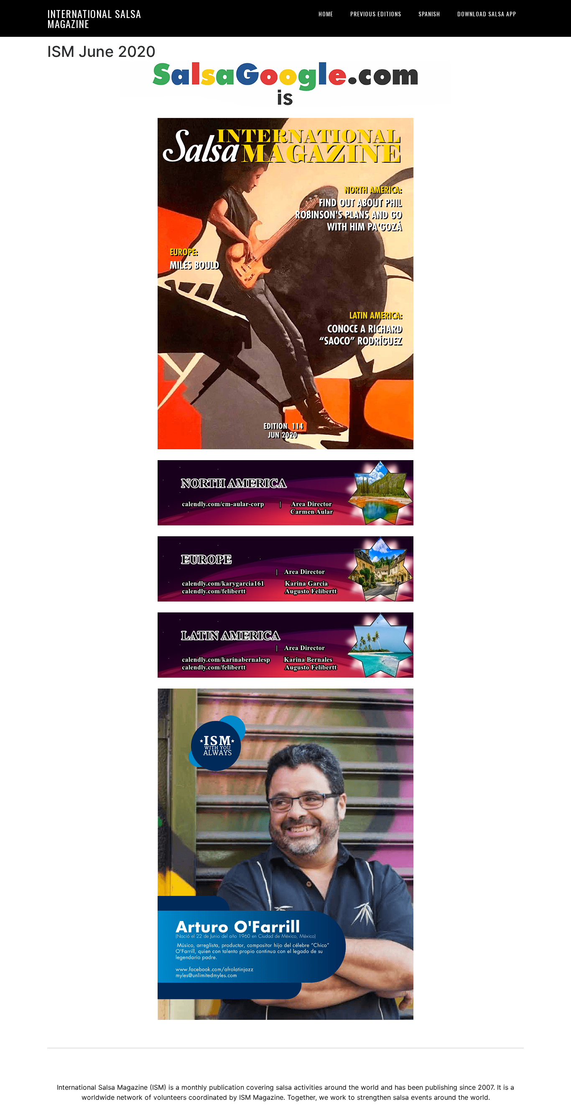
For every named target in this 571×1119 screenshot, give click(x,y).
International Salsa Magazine (94, 18)
